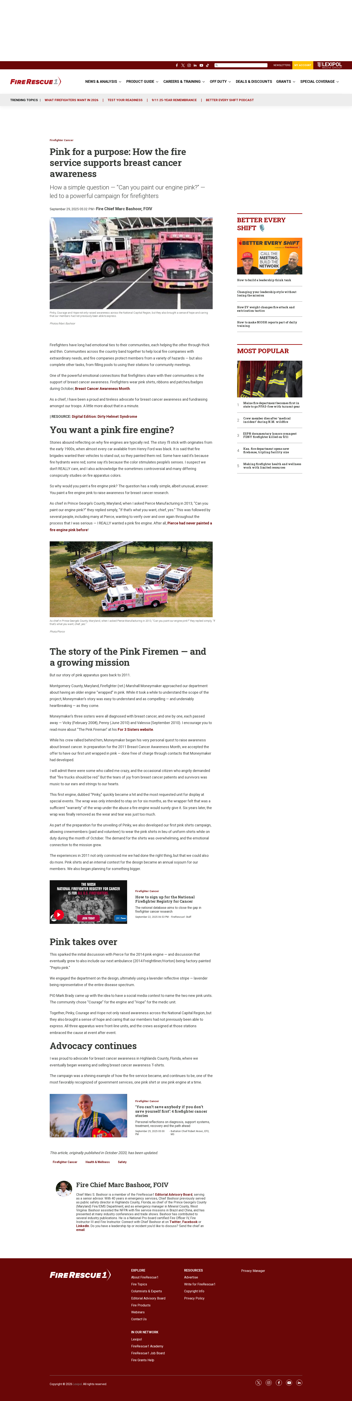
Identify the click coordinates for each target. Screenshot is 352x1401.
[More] (120, 81)
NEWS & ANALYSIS (101, 81)
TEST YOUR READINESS (125, 100)
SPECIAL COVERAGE (317, 81)
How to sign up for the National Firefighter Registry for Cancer (165, 899)
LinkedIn (82, 1226)
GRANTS (283, 81)
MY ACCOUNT (302, 65)
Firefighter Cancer (62, 140)
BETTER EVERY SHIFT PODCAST (230, 100)
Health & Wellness (98, 1162)
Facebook (190, 1222)
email (80, 1230)
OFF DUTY (218, 81)
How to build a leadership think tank (264, 280)
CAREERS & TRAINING (182, 81)
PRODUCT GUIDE (140, 81)
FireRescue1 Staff (181, 917)
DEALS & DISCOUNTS (254, 81)
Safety (122, 1162)
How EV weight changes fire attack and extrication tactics (266, 309)
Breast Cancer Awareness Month (102, 388)
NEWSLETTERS (282, 65)
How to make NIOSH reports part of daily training (267, 324)
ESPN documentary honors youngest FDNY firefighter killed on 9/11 (270, 435)
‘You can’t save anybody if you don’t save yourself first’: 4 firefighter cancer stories (171, 1111)
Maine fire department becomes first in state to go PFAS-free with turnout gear (271, 404)
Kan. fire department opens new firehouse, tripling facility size (266, 450)
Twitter (175, 1222)
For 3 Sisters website (135, 729)
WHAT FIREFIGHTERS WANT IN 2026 (71, 100)
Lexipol (77, 1384)
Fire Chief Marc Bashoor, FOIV (124, 208)
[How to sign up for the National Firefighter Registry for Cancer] (88, 902)
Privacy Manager (253, 1271)
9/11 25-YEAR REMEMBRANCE (174, 100)
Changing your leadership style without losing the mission (266, 293)
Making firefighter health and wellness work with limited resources (272, 465)
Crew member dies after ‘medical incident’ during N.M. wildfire (267, 420)
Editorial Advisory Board (173, 1194)
